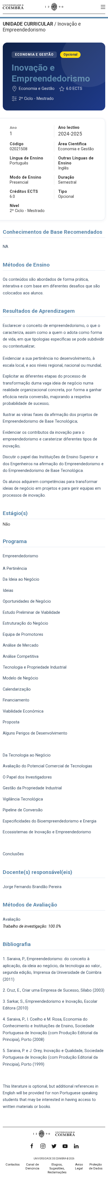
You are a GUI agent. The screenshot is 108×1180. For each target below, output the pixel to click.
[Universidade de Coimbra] (13, 6)
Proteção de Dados (95, 1166)
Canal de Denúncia (32, 1166)
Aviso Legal (79, 1166)
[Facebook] (31, 1146)
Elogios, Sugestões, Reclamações (57, 1168)
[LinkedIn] (76, 1146)
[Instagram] (42, 1146)
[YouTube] (65, 1146)
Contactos (13, 1164)
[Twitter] (54, 1146)
